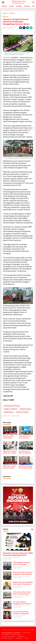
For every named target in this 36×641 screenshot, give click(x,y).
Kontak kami (26, 633)
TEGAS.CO (6, 57)
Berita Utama (11, 28)
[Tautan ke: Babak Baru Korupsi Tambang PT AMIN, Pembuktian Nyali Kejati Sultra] (18, 542)
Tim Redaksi (5, 634)
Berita (5, 17)
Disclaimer (19, 638)
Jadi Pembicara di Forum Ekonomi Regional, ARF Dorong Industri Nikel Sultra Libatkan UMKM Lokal (26, 437)
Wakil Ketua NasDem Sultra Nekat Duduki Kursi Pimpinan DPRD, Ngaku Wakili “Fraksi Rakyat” (26, 467)
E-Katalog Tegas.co (8, 638)
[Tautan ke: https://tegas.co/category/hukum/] (32, 529)
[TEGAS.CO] (18, 2)
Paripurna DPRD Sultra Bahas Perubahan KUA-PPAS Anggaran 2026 (10, 437)
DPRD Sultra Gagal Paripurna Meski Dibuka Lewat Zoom (9, 467)
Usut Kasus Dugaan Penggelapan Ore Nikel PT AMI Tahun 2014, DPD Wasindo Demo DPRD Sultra (23, 603)
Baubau (5, 28)
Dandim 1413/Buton (10, 409)
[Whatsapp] (31, 27)
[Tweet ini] (24, 27)
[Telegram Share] (27, 27)
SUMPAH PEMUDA (22, 412)
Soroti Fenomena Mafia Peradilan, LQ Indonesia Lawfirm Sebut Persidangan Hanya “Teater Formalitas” (22, 612)
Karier (27, 638)
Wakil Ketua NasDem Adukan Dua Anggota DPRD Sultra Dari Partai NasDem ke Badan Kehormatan (10, 452)
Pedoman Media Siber (8, 636)
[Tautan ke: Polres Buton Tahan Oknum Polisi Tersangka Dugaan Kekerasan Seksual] (7, 595)
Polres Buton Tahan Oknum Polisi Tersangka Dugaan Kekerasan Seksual (22, 593)
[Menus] (3, 2)
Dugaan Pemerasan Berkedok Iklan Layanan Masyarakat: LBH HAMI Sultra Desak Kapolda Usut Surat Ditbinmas (23, 583)
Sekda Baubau (8, 412)
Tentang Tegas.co (16, 634)
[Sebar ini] (20, 27)
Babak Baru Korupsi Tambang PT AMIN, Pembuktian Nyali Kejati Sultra (18, 554)
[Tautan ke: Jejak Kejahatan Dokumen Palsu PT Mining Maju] (7, 566)
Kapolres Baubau (25, 409)
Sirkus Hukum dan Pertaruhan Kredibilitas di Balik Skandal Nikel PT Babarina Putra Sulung (23, 573)
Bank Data (21, 636)
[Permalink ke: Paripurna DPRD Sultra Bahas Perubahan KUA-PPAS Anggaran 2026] (10, 430)
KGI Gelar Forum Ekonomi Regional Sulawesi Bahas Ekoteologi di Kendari (26, 452)
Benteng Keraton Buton (12, 406)
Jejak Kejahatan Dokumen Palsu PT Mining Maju (21, 563)
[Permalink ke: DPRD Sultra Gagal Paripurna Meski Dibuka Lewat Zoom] (10, 460)
